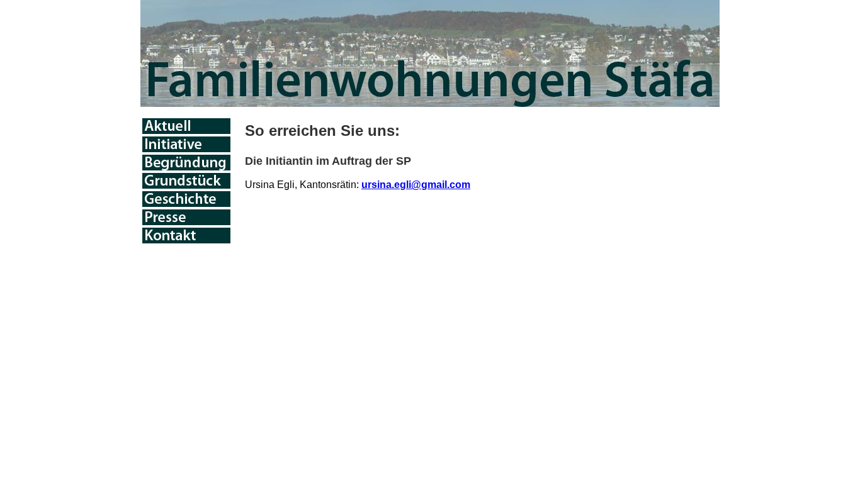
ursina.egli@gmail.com (415, 184)
